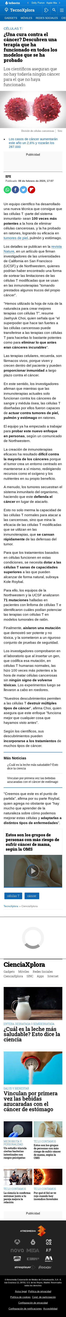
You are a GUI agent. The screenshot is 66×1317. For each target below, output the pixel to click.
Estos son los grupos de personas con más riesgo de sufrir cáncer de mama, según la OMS (32, 842)
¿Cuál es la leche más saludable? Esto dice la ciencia (32, 1034)
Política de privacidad (39, 1291)
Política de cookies (20, 1297)
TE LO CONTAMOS (45, 1141)
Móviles (26, 18)
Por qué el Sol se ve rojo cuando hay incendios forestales (46, 1196)
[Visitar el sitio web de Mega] (33, 1250)
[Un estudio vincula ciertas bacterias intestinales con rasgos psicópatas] (18, 1129)
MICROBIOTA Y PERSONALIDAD (13, 1143)
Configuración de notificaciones (25, 1308)
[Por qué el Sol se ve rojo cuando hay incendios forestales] (48, 1177)
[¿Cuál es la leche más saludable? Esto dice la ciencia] (33, 1004)
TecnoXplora (11, 906)
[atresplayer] (46, 10)
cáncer (31, 896)
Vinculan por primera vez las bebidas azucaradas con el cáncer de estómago (31, 1101)
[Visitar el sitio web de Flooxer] (44, 1267)
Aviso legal (21, 1291)
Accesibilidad (50, 1308)
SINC (30, 976)
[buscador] (54, 10)
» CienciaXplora (28, 906)
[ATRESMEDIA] (33, 1231)
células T (13, 896)
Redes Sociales (47, 18)
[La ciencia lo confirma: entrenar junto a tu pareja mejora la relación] (18, 1177)
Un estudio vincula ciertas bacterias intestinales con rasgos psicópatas (15, 1153)
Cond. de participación (44, 1297)
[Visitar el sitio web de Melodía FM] (48, 1259)
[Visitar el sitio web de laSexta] (33, 1242)
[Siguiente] (59, 3)
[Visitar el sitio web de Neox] (48, 1242)
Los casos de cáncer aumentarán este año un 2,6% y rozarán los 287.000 (33, 143)
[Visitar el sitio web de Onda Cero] (17, 1259)
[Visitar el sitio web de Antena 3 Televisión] (17, 1242)
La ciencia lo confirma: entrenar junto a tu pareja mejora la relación (17, 1197)
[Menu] (61, 10)
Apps (40, 976)
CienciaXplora (24, 965)
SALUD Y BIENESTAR (16, 1088)
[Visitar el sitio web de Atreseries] (48, 1250)
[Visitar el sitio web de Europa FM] (33, 1259)
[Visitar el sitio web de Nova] (17, 1250)
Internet (52, 976)
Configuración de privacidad (33, 1302)
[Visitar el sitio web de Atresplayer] (25, 1267)
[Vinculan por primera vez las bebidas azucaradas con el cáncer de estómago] (33, 1068)
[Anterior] (28, 3)
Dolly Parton (38, 2)
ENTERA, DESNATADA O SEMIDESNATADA (29, 1024)
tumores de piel (16, 238)
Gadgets (11, 18)
